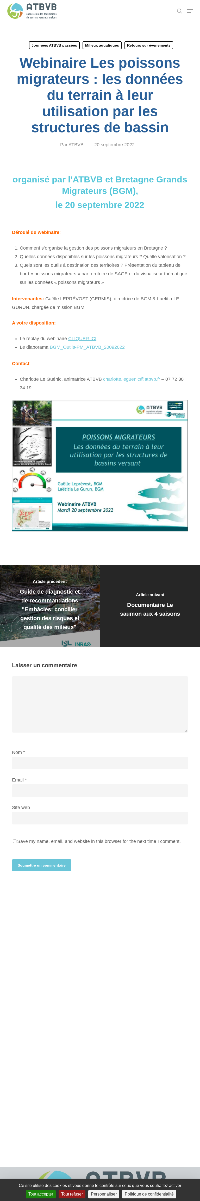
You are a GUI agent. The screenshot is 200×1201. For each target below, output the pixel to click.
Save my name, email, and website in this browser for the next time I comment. (99, 841)
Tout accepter (40, 1194)
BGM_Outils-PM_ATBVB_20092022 (87, 347)
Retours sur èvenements (149, 45)
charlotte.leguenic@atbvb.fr (131, 379)
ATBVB (76, 144)
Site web (21, 807)
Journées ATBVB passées (54, 45)
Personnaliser (104, 1194)
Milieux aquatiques (102, 45)
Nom (18, 752)
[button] (190, 11)
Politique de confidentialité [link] (149, 1194)
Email (19, 780)
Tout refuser (72, 1194)
